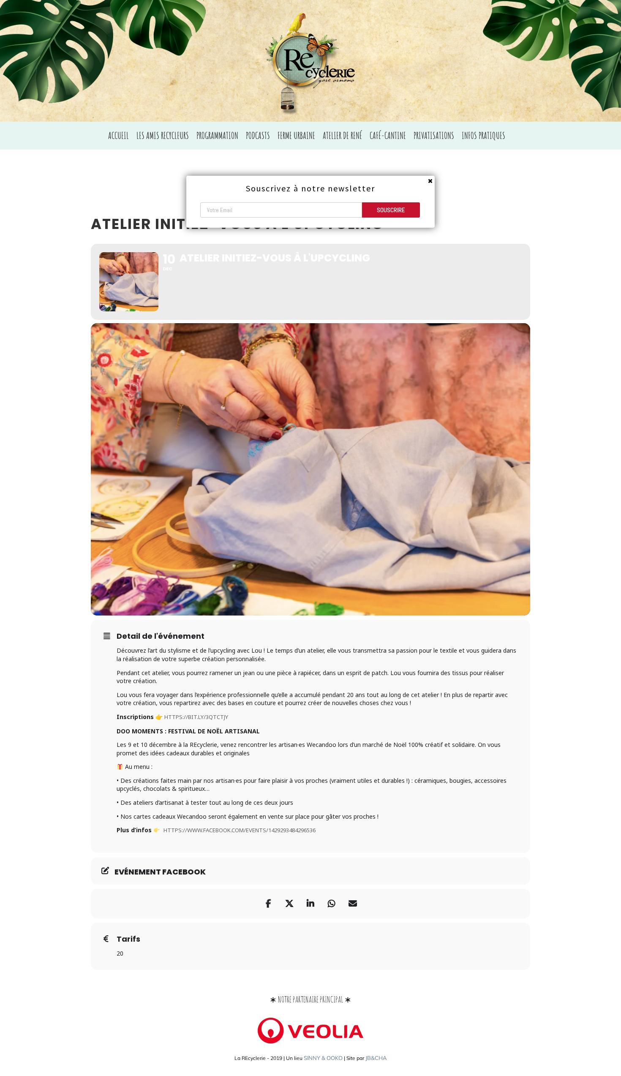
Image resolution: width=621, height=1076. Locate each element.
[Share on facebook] (268, 903)
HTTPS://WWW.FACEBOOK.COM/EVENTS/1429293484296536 (239, 830)
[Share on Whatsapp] (331, 903)
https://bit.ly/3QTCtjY (196, 717)
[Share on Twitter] (289, 903)
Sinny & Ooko (323, 1057)
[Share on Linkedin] (310, 903)
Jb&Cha (376, 1057)
